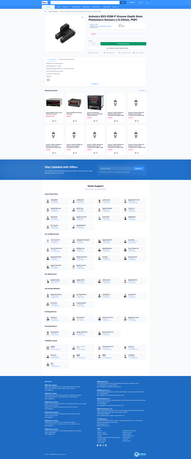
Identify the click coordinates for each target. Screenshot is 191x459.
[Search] (123, 2)
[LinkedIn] (106, 445)
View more (142, 90)
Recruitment (107, 6)
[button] (65, 33)
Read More (95, 83)
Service (114, 6)
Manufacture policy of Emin (129, 430)
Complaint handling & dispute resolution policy (109, 437)
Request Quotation (124, 43)
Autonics (92, 26)
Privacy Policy (127, 172)
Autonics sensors (53, 11)
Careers (100, 435)
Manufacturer (86, 6)
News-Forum (96, 6)
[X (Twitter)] (103, 445)
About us (65, 6)
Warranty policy (127, 440)
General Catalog (102, 440)
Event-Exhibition (76, 6)
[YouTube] (100, 445)
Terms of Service (117, 172)
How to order (101, 442)
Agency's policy (102, 432)
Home (58, 6)
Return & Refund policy (128, 435)
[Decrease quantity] (90, 43)
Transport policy (127, 437)
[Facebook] (97, 445)
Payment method (127, 434)
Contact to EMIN (101, 439)
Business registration (103, 434)
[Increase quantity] (97, 43)
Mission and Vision (127, 432)
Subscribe (138, 168)
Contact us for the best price (118, 48)
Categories (48, 7)
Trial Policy (125, 439)
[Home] (45, 11)
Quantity (90, 41)
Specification (52, 59)
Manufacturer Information (67, 59)
